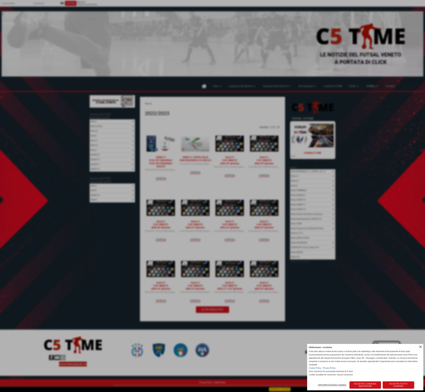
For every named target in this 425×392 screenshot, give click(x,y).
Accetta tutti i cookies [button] (398, 385)
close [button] (421, 347)
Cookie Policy (315, 368)
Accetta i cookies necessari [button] (365, 385)
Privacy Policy (329, 368)
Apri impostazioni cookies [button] (332, 385)
